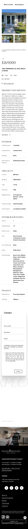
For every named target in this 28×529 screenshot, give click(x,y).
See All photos (14, 46)
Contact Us (14, 440)
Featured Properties (7, 498)
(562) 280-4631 (6, 468)
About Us (4, 495)
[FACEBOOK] (6, 488)
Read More (5, 135)
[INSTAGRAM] (11, 488)
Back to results (8, 4)
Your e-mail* (7, 326)
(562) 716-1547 (16, 468)
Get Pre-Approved (9, 83)
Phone (6, 339)
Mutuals (4, 500)
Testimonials (5, 503)
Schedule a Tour (14, 521)
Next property (19, 4)
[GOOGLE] (21, 488)
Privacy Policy (12, 361)
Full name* (7, 332)
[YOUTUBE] (16, 488)
